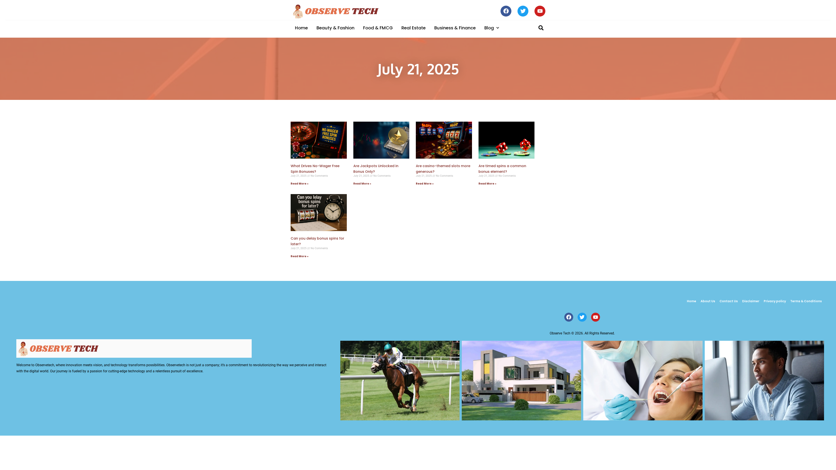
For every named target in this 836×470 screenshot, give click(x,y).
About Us (708, 301)
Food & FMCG (378, 28)
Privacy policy (775, 301)
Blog (489, 28)
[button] (541, 28)
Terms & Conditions (806, 301)
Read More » (299, 183)
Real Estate (413, 28)
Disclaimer (750, 301)
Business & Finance (455, 28)
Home (301, 28)
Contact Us (729, 301)
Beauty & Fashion (335, 28)
